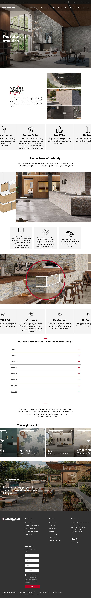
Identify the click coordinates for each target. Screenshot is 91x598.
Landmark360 (29, 534)
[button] (2, 137)
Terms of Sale (22, 592)
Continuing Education (31, 529)
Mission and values (30, 523)
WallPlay (51, 531)
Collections (52, 523)
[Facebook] (71, 542)
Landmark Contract (55, 540)
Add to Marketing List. (32, 575)
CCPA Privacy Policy (44, 592)
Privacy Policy (32, 592)
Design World (53, 534)
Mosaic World (53, 537)
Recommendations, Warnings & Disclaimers (30, 594)
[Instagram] (74, 542)
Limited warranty (57, 592)
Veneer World (53, 529)
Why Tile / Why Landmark (32, 531)
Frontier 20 (52, 526)
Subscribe (32, 586)
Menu (65, 2)
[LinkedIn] (77, 542)
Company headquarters (32, 526)
